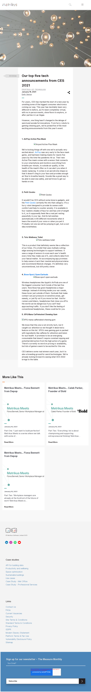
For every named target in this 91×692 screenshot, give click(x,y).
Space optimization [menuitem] (14, 572)
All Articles (12, 76)
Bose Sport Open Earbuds (36, 274)
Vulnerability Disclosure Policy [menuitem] (19, 639)
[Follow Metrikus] (7, 542)
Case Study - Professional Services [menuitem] (21, 585)
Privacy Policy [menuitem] (12, 626)
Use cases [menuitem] (10, 578)
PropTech (26, 89)
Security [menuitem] (9, 617)
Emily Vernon (27, 94)
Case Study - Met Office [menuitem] (16, 581)
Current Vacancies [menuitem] (14, 613)
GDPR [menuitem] (8, 629)
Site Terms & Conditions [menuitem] (16, 620)
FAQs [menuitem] (8, 610)
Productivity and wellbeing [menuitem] (17, 568)
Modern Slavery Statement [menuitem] (17, 633)
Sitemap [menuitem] (9, 642)
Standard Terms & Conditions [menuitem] (19, 623)
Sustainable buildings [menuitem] (15, 575)
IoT (33, 89)
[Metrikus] (9, 5)
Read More (8, 442)
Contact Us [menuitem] (11, 607)
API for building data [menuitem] (14, 565)
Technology (40, 89)
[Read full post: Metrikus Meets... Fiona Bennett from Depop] (23, 408)
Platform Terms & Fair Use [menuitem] (17, 636)
